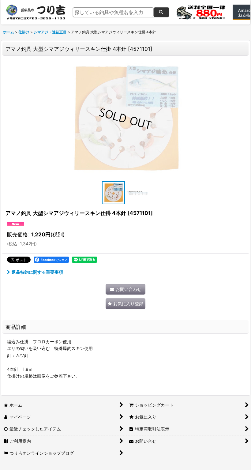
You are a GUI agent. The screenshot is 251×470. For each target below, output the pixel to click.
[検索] (161, 12)
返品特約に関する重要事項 (37, 272)
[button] (113, 192)
